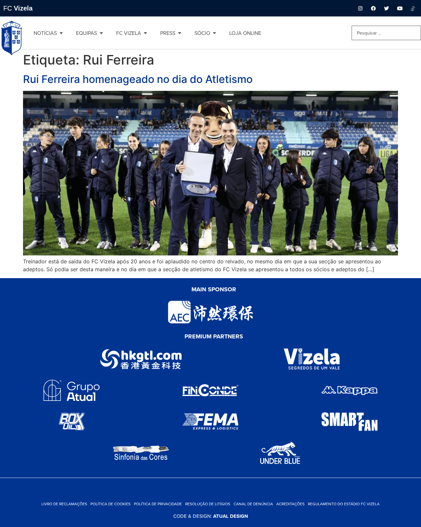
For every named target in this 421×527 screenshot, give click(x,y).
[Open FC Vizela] (145, 33)
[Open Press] (179, 33)
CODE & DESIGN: (210, 516)
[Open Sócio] (214, 33)
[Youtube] (400, 8)
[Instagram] (360, 8)
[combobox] (386, 33)
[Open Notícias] (61, 33)
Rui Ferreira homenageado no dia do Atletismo (138, 79)
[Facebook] (373, 8)
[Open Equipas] (101, 33)
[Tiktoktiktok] (413, 8)
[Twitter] (386, 8)
